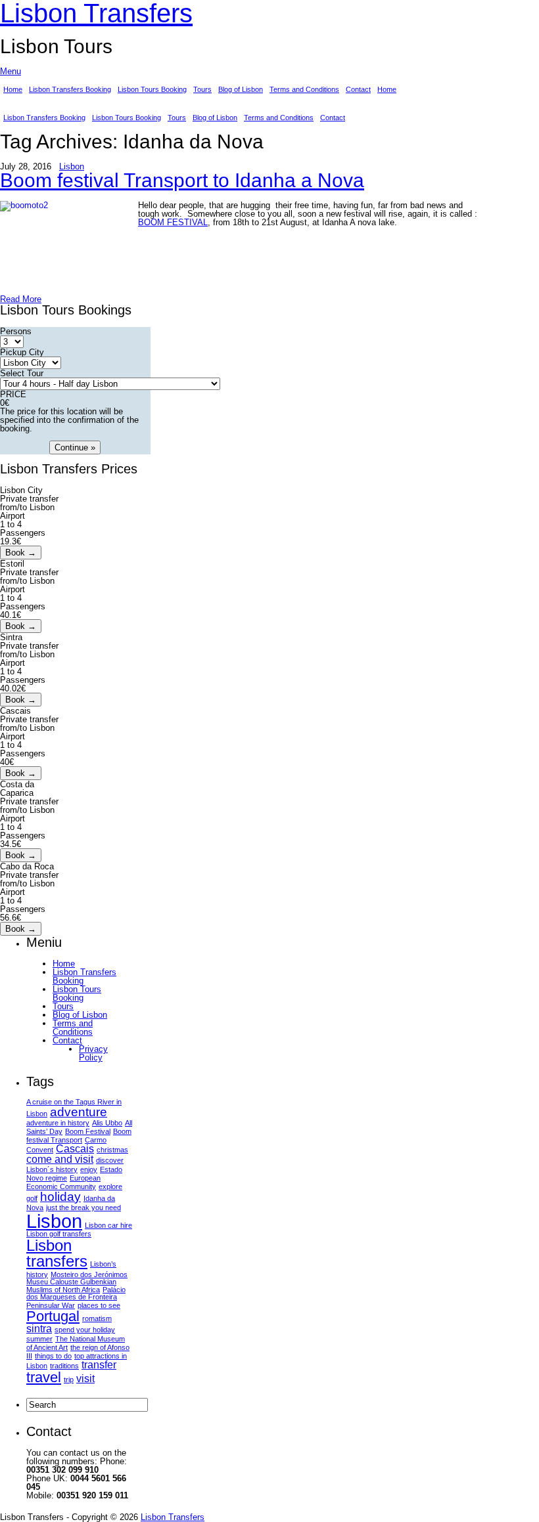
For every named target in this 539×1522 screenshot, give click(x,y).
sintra (39, 1328)
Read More (20, 299)
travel (43, 1377)
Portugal (53, 1316)
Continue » (75, 447)
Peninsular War (50, 1305)
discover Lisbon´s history (75, 1164)
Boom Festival (87, 1131)
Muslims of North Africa (63, 1290)
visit (85, 1378)
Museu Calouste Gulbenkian (71, 1282)
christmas (112, 1150)
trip (69, 1379)
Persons (16, 331)
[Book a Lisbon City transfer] (20, 552)
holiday (60, 1197)
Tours (202, 89)
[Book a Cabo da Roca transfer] (20, 929)
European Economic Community (63, 1182)
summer (39, 1339)
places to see (99, 1305)
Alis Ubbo (107, 1123)
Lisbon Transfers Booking (70, 89)
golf (31, 1198)
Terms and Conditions (304, 89)
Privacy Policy (93, 1053)
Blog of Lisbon (240, 89)
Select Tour (21, 373)
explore (110, 1186)
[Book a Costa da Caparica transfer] (20, 855)
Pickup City (22, 352)
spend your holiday (85, 1330)
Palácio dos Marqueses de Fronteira (76, 1293)
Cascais (75, 1148)
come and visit (59, 1159)
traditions (64, 1366)
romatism (97, 1318)
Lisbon (71, 166)
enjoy (88, 1169)
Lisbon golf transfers (58, 1234)
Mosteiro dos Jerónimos (89, 1274)
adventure (78, 1112)
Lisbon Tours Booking (152, 89)
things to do (53, 1356)
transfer (99, 1364)
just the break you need (83, 1207)
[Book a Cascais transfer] (20, 773)
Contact (358, 89)
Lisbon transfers (56, 1253)
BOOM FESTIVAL (173, 222)
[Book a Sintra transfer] (20, 700)
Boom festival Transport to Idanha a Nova (182, 180)
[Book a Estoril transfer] (20, 626)
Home (12, 89)
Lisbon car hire (108, 1225)
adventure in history (57, 1123)
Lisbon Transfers (172, 1517)
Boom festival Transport (78, 1135)
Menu (10, 71)
